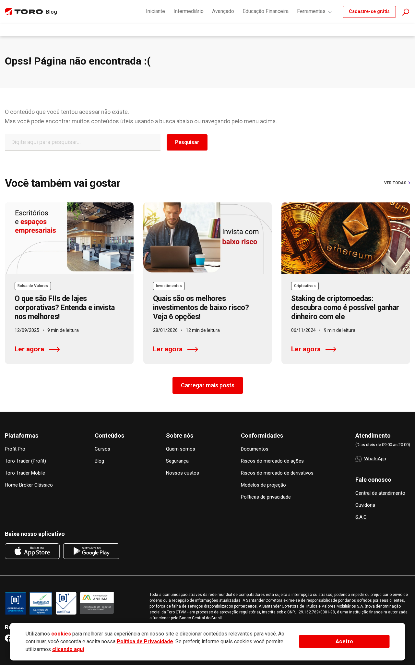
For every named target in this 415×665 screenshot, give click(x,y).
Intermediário (188, 11)
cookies (61, 634)
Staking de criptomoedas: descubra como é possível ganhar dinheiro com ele (345, 307)
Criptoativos (305, 286)
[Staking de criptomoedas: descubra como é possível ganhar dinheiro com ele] (345, 238)
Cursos (102, 449)
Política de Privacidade (145, 641)
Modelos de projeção (263, 485)
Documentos (254, 449)
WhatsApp (375, 459)
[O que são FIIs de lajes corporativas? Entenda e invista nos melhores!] (69, 238)
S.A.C (361, 517)
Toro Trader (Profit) (25, 461)
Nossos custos (182, 473)
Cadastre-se (369, 11)
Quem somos (180, 449)
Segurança (177, 461)
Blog (99, 461)
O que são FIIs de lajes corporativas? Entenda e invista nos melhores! (65, 307)
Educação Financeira (266, 11)
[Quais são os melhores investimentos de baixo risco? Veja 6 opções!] (207, 238)
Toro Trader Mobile (25, 473)
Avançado (223, 11)
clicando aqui (68, 649)
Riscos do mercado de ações (272, 461)
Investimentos (169, 286)
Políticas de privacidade (266, 497)
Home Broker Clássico (29, 485)
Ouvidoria (365, 505)
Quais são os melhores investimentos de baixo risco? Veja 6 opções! (201, 307)
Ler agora (29, 349)
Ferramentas (311, 11)
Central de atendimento (380, 493)
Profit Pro (15, 449)
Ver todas (395, 183)
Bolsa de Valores (33, 286)
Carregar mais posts (207, 385)
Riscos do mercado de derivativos (277, 473)
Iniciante (155, 11)
